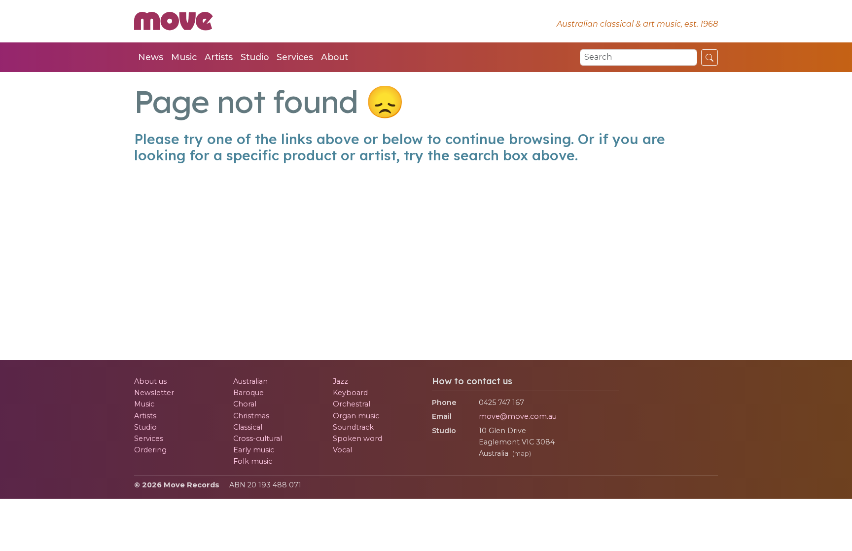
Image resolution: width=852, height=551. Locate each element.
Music (184, 57)
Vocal (342, 449)
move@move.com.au (518, 416)
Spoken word (357, 438)
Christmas (251, 415)
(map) (521, 453)
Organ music (356, 415)
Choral (244, 404)
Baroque (248, 392)
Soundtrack (353, 427)
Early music (253, 449)
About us (150, 381)
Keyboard (350, 392)
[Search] (709, 57)
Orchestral (351, 404)
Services (295, 57)
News (150, 57)
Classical (247, 427)
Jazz (340, 381)
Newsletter (154, 392)
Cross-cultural (257, 438)
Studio (255, 57)
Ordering (150, 449)
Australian (250, 381)
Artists (219, 57)
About (334, 57)
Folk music (252, 461)
